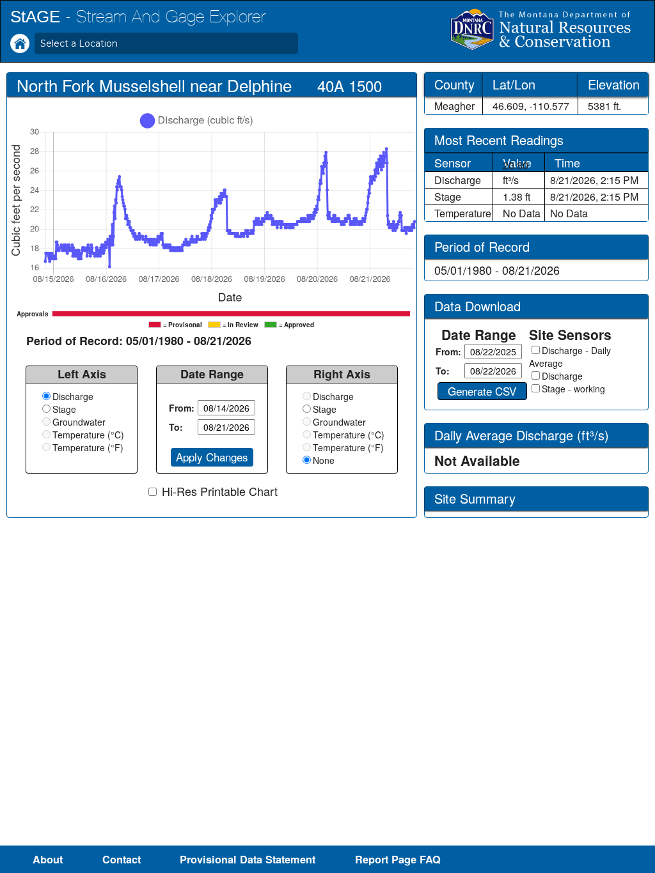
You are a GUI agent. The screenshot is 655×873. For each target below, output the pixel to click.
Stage (64, 409)
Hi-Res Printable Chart (220, 491)
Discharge (72, 396)
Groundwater (79, 421)
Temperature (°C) (88, 434)
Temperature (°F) (87, 447)
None (324, 460)
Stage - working (573, 388)
